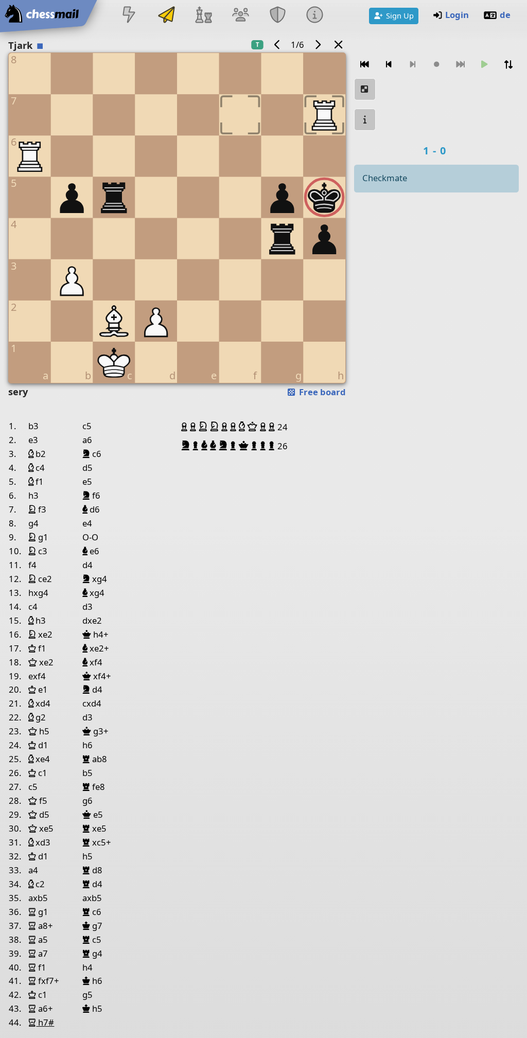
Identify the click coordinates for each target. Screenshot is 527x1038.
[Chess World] (203, 15)
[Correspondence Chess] (166, 15)
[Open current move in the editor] (365, 89)
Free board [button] (321, 392)
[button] (185, 426)
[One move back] (388, 65)
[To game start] (365, 65)
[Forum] (240, 15)
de (505, 15)
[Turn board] (508, 65)
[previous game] (277, 44)
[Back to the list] (338, 44)
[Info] (314, 15)
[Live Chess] (129, 15)
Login (457, 15)
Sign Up (400, 15)
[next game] (317, 44)
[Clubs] (277, 15)
